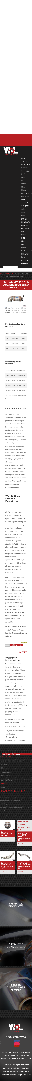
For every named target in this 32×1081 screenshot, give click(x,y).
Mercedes (9, 273)
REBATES (25, 196)
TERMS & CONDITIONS (20, 1055)
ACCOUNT (25, 203)
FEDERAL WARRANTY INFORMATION (16, 1059)
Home (2, 273)
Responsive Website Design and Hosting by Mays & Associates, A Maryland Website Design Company (16, 1071)
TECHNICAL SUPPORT (11, 1052)
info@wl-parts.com (16, 140)
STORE (24, 161)
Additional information (11, 754)
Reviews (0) (6, 756)
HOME (23, 158)
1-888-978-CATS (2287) (16, 137)
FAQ (23, 199)
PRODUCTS (25, 164)
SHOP (6, 913)
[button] (23, 296)
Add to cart (16, 645)
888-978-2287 (16, 1037)
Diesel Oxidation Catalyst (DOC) (13, 791)
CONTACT (25, 206)
